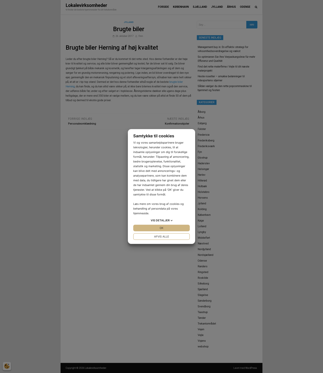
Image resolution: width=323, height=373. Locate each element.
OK (161, 228)
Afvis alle (161, 236)
